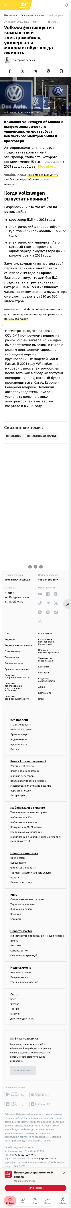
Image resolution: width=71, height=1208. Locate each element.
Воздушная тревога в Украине (28, 780)
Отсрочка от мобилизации (26, 832)
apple (40, 1094)
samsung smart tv (40, 1104)
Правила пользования (17, 669)
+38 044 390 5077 (48, 579)
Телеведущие (12, 657)
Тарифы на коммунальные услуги (30, 872)
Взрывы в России (20, 790)
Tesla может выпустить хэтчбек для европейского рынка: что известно (31, 179)
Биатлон (15, 1013)
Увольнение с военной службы (29, 812)
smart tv (15, 1104)
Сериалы (15, 919)
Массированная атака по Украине (30, 785)
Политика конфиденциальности (17, 676)
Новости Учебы (21, 931)
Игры (41, 699)
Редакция (10, 639)
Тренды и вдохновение (24, 982)
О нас (8, 633)
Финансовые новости (23, 867)
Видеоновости (19, 739)
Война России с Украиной (28, 761)
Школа (14, 940)
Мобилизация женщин (24, 822)
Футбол (14, 1004)
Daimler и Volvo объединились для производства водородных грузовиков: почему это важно (33, 314)
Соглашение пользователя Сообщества (46, 641)
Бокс (13, 998)
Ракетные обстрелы (22, 766)
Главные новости (20, 724)
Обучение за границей (24, 955)
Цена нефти (17, 857)
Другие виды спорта (22, 1018)
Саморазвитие (19, 950)
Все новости (19, 720)
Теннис (14, 1008)
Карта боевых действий (24, 770)
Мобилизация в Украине (27, 807)
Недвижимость (20, 967)
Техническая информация (45, 659)
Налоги (14, 877)
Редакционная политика (18, 645)
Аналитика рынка (20, 972)
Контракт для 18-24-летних (26, 827)
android (15, 1094)
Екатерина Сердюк (24, 60)
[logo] (23, 5)
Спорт (14, 994)
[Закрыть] (64, 1172)
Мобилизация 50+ (20, 817)
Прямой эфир (18, 734)
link (40, 594)
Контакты (43, 667)
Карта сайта (45, 693)
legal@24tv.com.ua (47, 1158)
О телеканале (12, 651)
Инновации (10, 15)
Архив (41, 687)
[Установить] (35, 1181)
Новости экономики (24, 853)
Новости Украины (21, 729)
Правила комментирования (48, 651)
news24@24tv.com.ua (17, 579)
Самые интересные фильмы (27, 899)
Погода (14, 749)
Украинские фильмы (22, 904)
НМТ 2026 (15, 945)
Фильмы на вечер (21, 909)
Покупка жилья (19, 977)
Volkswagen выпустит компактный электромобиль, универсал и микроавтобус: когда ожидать (57, 15)
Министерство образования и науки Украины (37, 935)
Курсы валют (18, 862)
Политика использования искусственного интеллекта (13, 687)
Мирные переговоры (23, 775)
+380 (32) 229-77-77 (25, 1154)
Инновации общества (33, 15)
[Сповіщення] (66, 5)
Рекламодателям (14, 663)
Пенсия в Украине (21, 882)
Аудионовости (18, 744)
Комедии (15, 914)
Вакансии (43, 673)
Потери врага (18, 795)
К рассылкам (22, 1070)
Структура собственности (46, 680)
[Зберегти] (61, 71)
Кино (13, 894)
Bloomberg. (46, 166)
